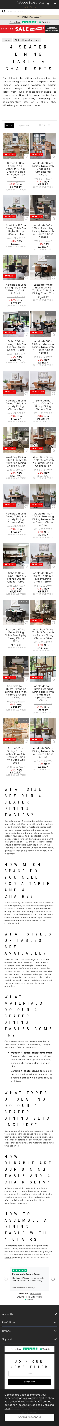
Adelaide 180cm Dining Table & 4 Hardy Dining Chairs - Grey (16, 518)
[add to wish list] (26, 156)
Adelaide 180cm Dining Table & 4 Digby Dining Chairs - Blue (16, 229)
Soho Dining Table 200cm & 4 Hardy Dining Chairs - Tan (43, 405)
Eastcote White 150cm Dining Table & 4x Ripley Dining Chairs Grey (16, 635)
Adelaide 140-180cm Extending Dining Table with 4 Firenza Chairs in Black (43, 231)
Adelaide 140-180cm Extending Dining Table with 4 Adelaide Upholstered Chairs (43, 693)
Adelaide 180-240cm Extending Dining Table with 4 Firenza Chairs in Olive (43, 519)
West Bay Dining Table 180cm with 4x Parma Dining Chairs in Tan (43, 461)
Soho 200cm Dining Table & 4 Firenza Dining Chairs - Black (16, 345)
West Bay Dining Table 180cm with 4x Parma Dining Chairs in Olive (43, 634)
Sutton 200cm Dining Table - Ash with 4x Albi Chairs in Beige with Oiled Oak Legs (15, 170)
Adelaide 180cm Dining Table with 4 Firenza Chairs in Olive (43, 752)
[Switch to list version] (49, 125)
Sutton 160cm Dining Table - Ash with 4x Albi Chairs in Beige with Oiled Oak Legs (15, 755)
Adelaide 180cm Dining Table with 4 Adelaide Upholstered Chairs (43, 169)
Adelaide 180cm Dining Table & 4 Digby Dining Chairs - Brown (43, 577)
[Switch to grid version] (40, 125)
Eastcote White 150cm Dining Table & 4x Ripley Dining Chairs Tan (43, 289)
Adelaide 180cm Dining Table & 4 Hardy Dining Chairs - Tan (16, 405)
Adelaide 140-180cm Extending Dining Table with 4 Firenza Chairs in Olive (16, 692)
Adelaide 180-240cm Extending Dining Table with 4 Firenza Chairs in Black (43, 347)
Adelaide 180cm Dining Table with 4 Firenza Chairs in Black (16, 289)
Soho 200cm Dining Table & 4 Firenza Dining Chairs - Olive (16, 577)
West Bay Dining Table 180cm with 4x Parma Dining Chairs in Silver (16, 461)
